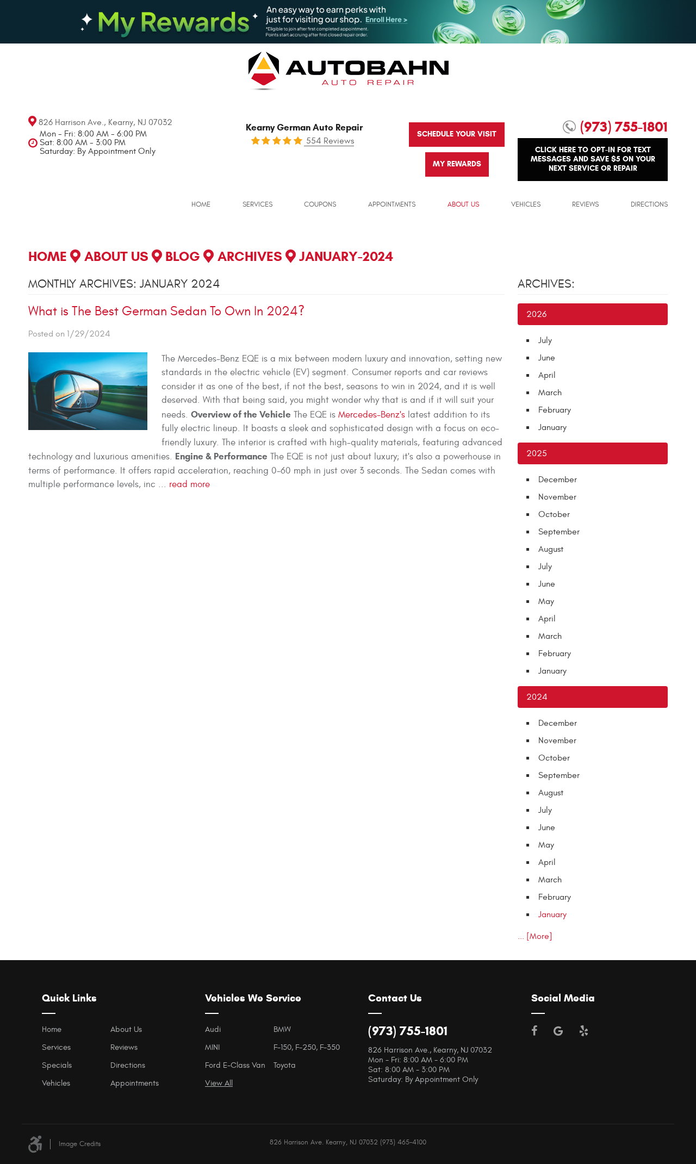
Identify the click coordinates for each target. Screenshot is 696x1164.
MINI (212, 1047)
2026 (536, 314)
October (554, 514)
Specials (57, 1065)
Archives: (546, 284)
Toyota (285, 1065)
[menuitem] (200, 204)
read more (189, 484)
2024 (537, 697)
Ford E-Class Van (235, 1065)
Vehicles (525, 205)
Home (200, 205)
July (545, 340)
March (550, 392)
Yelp (583, 1030)
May (546, 601)
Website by (664, 1141)
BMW (282, 1029)
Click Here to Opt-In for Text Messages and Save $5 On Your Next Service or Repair (593, 159)
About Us (463, 205)
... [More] (535, 936)
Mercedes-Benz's (371, 414)
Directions (649, 205)
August (550, 549)
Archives (249, 256)
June (546, 358)
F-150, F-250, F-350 (307, 1047)
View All (219, 1083)
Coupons (320, 205)
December (557, 479)
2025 (536, 453)
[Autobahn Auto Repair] (348, 79)
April (547, 375)
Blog (182, 256)
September (559, 532)
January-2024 (346, 256)
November (557, 497)
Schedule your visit (456, 134)
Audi (213, 1029)
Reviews (585, 205)
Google (558, 1030)
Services (257, 205)
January (552, 427)
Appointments (391, 205)
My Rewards (457, 164)
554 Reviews (329, 141)
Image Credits (80, 1144)
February (554, 410)
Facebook (534, 1030)
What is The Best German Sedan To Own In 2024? (166, 311)
